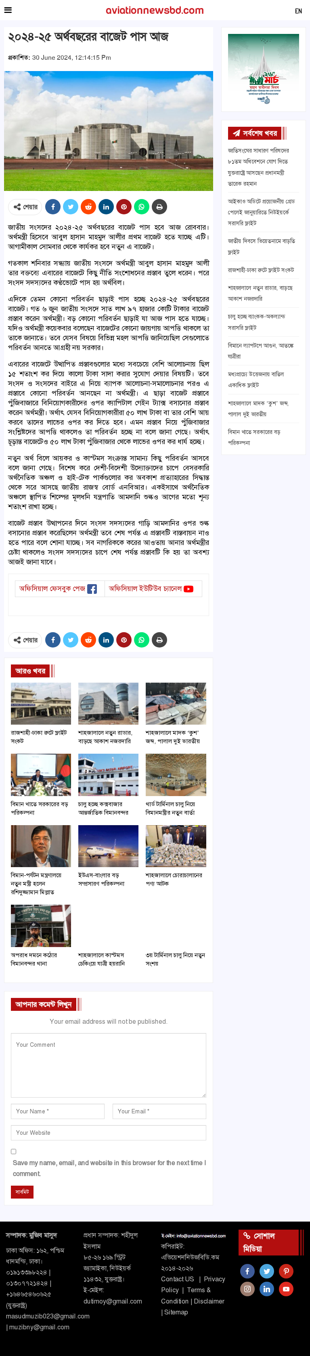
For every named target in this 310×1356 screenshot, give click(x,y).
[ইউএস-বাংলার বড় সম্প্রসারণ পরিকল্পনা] (108, 846)
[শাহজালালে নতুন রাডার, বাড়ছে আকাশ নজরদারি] (108, 704)
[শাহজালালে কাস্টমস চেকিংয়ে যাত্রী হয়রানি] (108, 926)
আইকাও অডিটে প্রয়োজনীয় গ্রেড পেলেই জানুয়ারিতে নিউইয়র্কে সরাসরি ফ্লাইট (261, 212)
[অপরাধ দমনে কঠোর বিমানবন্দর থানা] (41, 926)
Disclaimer (209, 1301)
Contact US (177, 1279)
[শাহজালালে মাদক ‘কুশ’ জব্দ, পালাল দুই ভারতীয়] (176, 704)
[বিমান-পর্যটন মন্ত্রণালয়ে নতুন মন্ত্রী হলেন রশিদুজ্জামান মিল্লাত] (41, 846)
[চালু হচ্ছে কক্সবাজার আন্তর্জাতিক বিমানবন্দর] (108, 775)
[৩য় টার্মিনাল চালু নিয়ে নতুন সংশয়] (176, 926)
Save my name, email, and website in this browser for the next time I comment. (109, 1168)
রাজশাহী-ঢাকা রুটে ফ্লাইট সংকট (261, 270)
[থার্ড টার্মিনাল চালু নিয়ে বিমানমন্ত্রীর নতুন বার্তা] (176, 775)
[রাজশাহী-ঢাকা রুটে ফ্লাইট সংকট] (41, 704)
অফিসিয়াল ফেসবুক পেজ (52, 588)
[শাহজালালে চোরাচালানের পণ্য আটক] (176, 846)
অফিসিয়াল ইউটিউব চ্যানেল (145, 588)
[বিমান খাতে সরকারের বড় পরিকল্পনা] (41, 775)
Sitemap (176, 1312)
